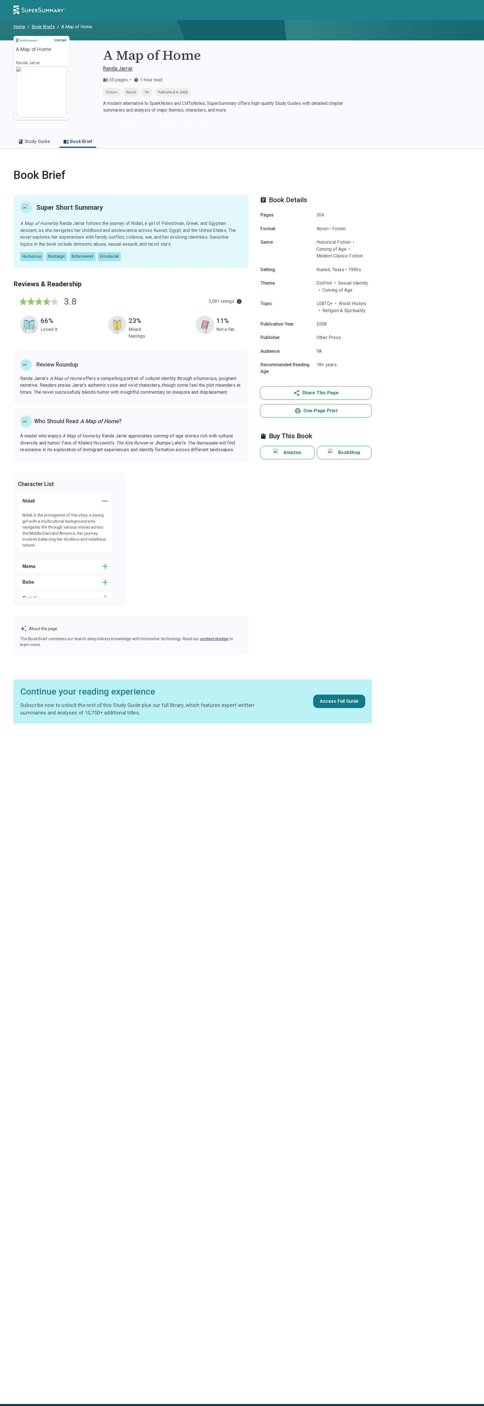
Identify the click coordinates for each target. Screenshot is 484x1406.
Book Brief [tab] (81, 141)
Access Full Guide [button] (339, 701)
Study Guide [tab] (37, 141)
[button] (204, 123)
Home (19, 26)
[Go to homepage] (39, 10)
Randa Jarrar (118, 68)
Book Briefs (43, 26)
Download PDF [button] (131, 123)
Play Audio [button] (178, 123)
